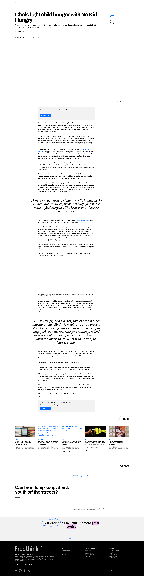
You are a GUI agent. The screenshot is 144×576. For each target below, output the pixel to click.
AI (85, 439)
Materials (111, 559)
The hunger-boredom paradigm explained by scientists (116, 443)
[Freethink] (116, 4)
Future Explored (89, 553)
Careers (64, 553)
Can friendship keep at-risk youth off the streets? (42, 489)
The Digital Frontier (114, 552)
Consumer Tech (113, 556)
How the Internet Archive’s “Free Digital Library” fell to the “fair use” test (24, 443)
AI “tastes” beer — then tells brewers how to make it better (95, 442)
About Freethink (66, 550)
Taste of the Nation (81, 220)
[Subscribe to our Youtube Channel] (16, 570)
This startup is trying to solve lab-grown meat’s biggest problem (71, 443)
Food (111, 16)
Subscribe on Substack (23, 564)
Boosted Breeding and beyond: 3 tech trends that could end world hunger (48, 443)
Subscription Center (70, 538)
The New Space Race (114, 557)
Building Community (20, 484)
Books (16, 439)
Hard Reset (88, 550)
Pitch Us (64, 554)
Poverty (111, 17)
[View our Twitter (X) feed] (29, 570)
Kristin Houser (42, 453)
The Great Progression (91, 554)
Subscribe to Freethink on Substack (72, 533)
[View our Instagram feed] (20, 570)
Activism (112, 15)
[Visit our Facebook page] (24, 570)
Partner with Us (66, 552)
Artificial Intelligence (114, 550)
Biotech (111, 560)
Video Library (88, 556)
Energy (110, 553)
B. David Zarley (20, 31)
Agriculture (41, 439)
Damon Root (18, 453)
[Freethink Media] (37, 548)
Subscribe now (45, 115)
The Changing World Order (115, 554)
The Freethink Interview (91, 552)
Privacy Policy (125, 570)
